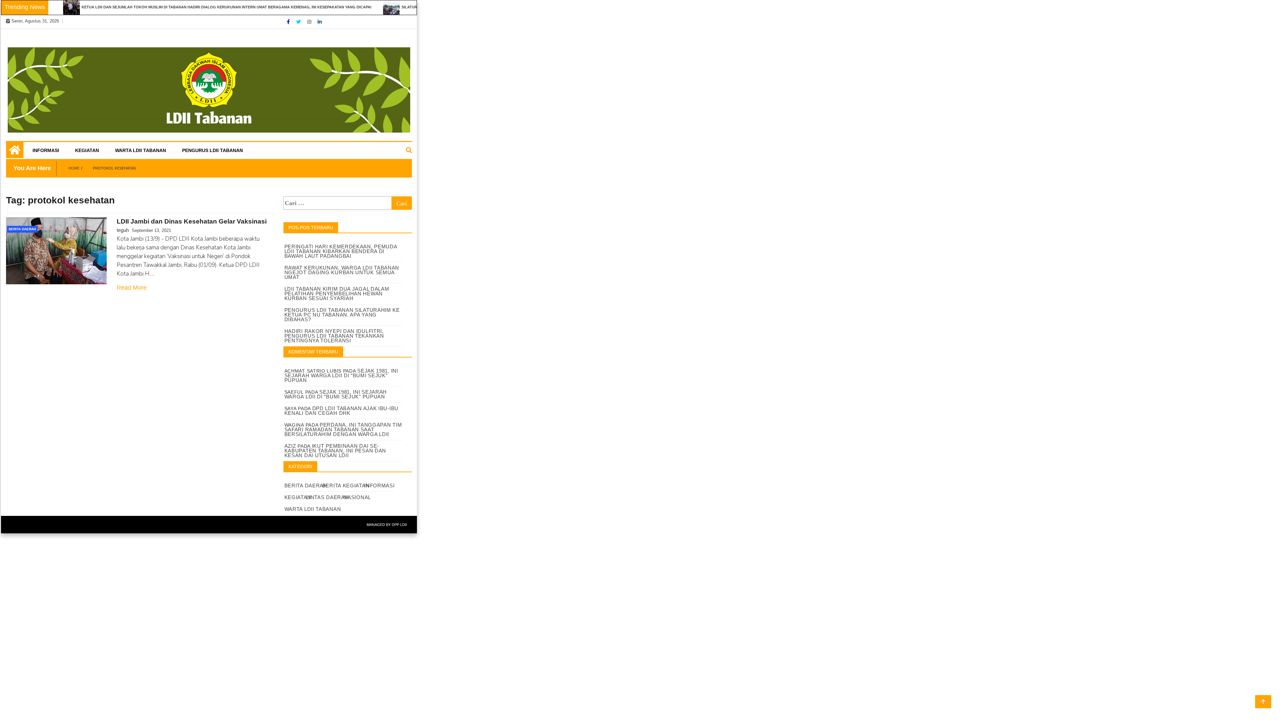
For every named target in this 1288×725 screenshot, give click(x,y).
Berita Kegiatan (346, 485)
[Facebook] (289, 22)
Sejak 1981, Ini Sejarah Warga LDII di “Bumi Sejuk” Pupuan (341, 375)
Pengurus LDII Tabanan (212, 150)
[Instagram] (310, 22)
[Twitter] (299, 22)
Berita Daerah (22, 229)
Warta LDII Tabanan (140, 150)
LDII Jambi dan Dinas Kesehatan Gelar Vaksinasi (192, 221)
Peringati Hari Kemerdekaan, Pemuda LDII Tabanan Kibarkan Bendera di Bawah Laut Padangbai (340, 251)
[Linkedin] (320, 22)
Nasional (357, 497)
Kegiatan (87, 150)
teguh (123, 230)
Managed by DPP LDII (387, 525)
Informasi (46, 150)
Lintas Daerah (327, 497)
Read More (132, 287)
